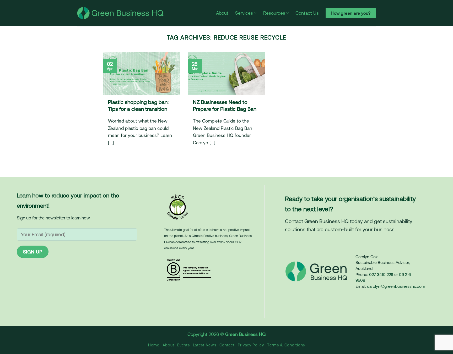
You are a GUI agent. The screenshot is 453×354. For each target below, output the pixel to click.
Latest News (204, 345)
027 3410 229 (381, 274)
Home (153, 345)
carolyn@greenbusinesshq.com (396, 286)
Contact (227, 345)
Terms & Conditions (286, 345)
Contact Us (307, 13)
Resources (274, 13)
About (222, 13)
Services (244, 13)
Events (183, 345)
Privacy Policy (251, 345)
